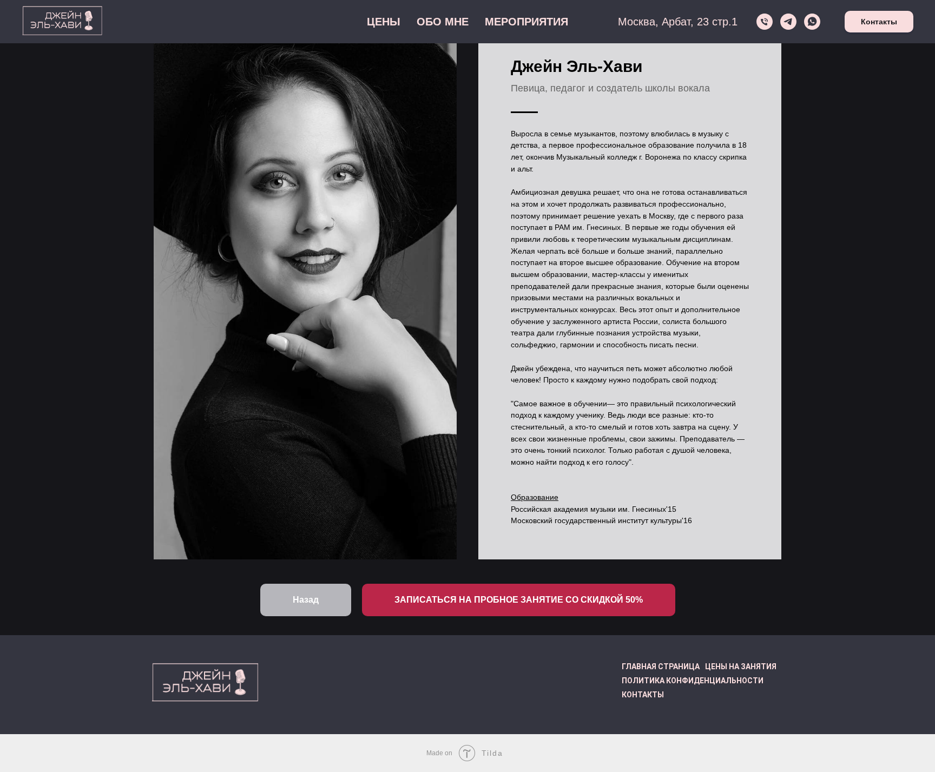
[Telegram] (788, 22)
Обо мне (443, 22)
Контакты (879, 21)
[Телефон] (764, 22)
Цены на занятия (740, 666)
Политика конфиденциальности (692, 680)
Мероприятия (526, 22)
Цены (383, 22)
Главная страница (661, 666)
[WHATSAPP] (812, 22)
